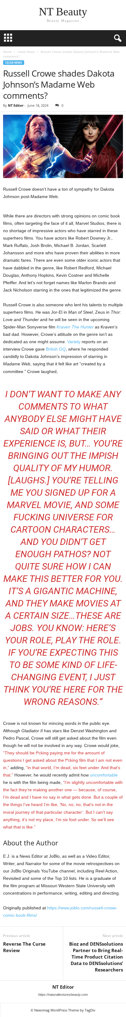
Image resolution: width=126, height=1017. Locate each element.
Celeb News (26, 52)
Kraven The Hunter (75, 326)
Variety (73, 341)
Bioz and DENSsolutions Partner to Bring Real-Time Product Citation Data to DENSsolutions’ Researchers (96, 957)
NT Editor (16, 105)
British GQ (56, 349)
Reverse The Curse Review (24, 947)
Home (7, 52)
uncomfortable (104, 775)
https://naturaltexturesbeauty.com (63, 994)
